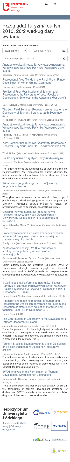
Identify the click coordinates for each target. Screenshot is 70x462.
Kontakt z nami (10, 423)
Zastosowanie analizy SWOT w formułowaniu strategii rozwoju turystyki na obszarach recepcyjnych (29, 251)
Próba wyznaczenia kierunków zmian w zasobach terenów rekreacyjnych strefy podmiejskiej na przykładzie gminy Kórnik (32, 236)
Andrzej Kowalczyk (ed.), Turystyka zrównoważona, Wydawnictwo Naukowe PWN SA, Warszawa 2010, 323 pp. (33, 67)
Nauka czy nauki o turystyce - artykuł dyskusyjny (32, 158)
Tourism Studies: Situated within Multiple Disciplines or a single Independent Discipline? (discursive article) (34, 346)
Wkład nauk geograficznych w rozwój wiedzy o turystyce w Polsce (30, 184)
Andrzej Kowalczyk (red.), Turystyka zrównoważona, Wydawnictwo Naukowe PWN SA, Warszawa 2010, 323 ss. (34, 127)
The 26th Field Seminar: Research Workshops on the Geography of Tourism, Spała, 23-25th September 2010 (34, 112)
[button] (46, 4)
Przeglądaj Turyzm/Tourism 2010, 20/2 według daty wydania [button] (32, 17)
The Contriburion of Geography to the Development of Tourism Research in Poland (34, 320)
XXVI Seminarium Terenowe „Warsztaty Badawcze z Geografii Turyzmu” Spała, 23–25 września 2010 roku (34, 144)
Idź (63, 50)
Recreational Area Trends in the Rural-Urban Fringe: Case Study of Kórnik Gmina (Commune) (33, 80)
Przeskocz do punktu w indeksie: (20, 45)
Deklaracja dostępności (11, 428)
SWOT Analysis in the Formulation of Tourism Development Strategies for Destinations (30, 373)
